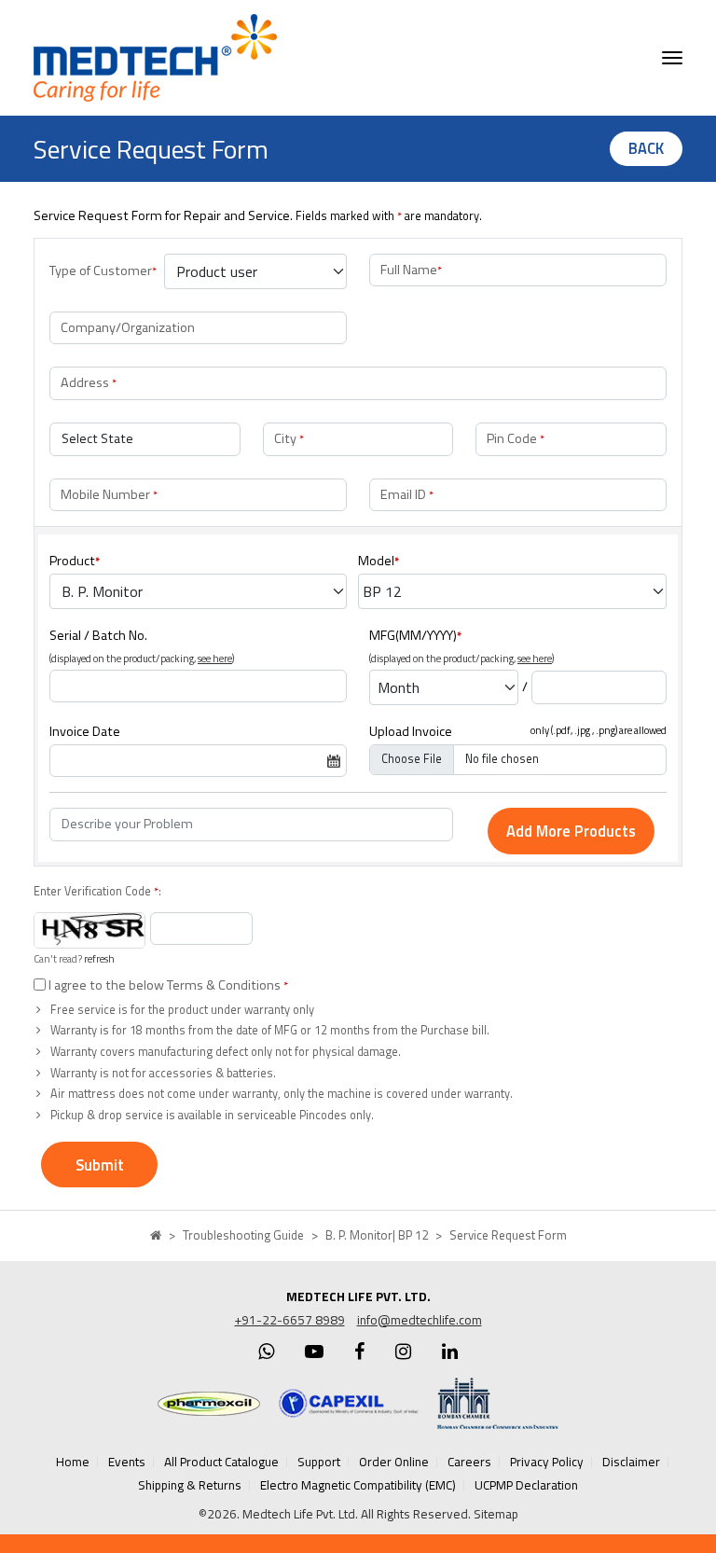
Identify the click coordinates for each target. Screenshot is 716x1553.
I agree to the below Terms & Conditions (167, 984)
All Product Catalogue (221, 1461)
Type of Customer (103, 270)
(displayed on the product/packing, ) (141, 658)
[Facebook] (359, 1351)
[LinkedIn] (450, 1351)
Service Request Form (508, 1235)
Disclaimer (631, 1461)
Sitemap (496, 1513)
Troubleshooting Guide (243, 1235)
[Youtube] (314, 1351)
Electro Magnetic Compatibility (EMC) (358, 1485)
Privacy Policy (547, 1461)
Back (646, 147)
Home (73, 1461)
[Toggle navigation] (672, 57)
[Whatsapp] (266, 1351)
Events (126, 1461)
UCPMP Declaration (526, 1485)
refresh (99, 958)
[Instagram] (403, 1351)
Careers (469, 1461)
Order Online (394, 1461)
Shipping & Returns (189, 1485)
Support (318, 1461)
